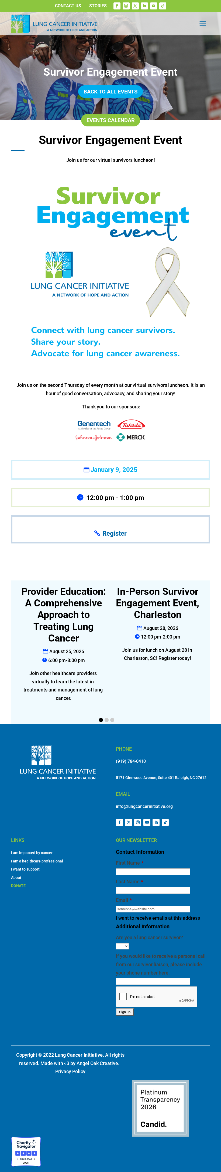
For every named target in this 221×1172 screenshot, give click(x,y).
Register (114, 533)
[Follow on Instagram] (126, 5)
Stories (98, 5)
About (16, 877)
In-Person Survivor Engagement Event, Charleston (157, 603)
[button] (101, 720)
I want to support (25, 869)
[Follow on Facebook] (116, 5)
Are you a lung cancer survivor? (149, 937)
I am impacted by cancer (32, 853)
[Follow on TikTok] (162, 5)
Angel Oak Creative (97, 1063)
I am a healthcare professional (37, 861)
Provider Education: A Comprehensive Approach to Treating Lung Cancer (63, 615)
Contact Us (68, 5)
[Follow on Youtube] (153, 5)
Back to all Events (110, 91)
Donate (18, 886)
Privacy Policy (70, 1071)
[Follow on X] (135, 5)
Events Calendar (111, 120)
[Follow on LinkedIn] (144, 5)
